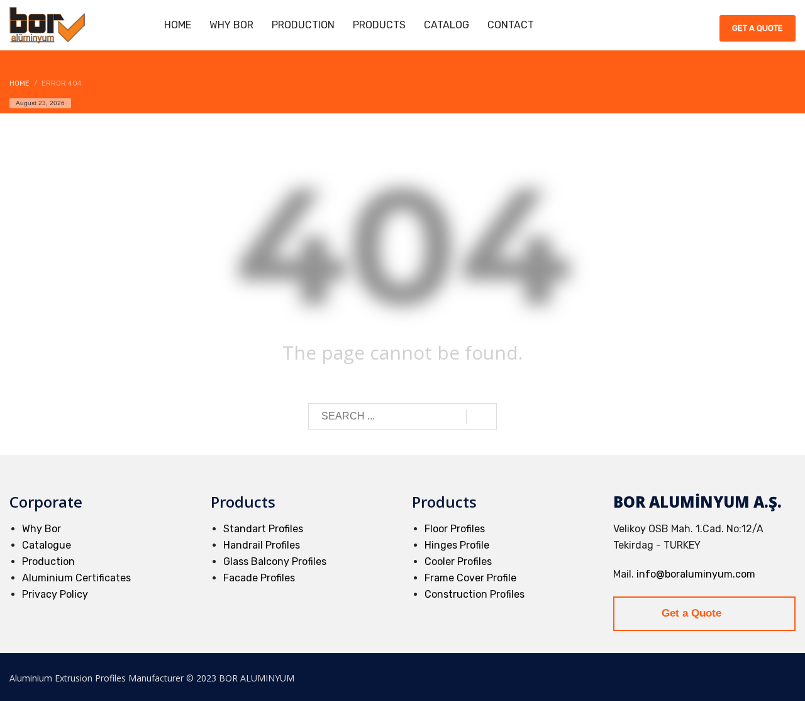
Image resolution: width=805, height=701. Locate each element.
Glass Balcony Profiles (274, 561)
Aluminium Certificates (76, 578)
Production (48, 561)
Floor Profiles (455, 529)
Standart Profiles (263, 529)
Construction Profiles (475, 594)
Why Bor (41, 529)
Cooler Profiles (458, 561)
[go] (481, 417)
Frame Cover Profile (470, 578)
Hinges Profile (457, 545)
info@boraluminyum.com (695, 574)
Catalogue (46, 545)
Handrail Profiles (261, 545)
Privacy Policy (55, 594)
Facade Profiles (259, 578)
